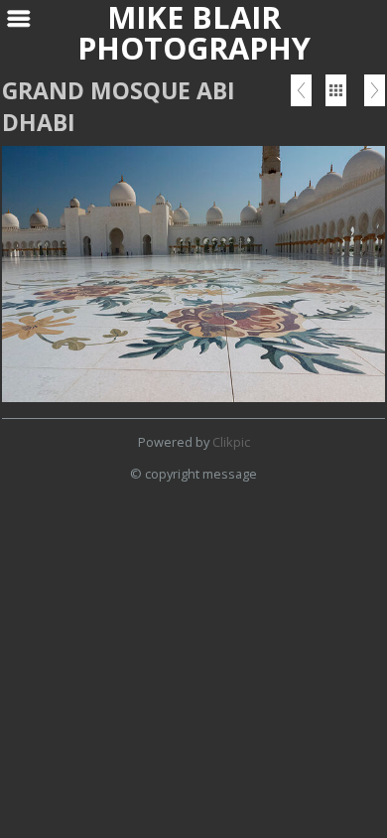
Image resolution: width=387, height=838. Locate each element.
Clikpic (231, 442)
